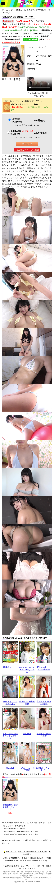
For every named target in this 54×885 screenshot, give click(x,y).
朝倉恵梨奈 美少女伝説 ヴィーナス (10, 806)
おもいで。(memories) (33, 33)
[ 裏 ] (17, 79)
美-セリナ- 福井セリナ (27, 702)
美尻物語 (27, 733)
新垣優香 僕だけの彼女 (44, 734)
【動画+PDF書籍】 (12, 39)
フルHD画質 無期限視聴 (22, 132)
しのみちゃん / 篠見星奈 (27, 768)
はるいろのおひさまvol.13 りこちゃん (10, 735)
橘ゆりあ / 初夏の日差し (10, 702)
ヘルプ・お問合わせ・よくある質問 (32, 851)
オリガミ (32, 36)
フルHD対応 (16, 9)
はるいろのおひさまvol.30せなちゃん (27, 669)
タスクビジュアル (18, 36)
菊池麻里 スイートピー (43, 768)
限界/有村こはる (10, 667)
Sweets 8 (10, 767)
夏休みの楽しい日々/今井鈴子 (43, 668)
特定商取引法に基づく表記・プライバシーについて (23, 865)
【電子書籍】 (44, 36)
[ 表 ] (10, 79)
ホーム (5, 9)
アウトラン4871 (14, 33)
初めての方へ (11, 851)
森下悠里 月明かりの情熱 (44, 702)
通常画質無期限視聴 (18, 120)
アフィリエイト (28, 868)
